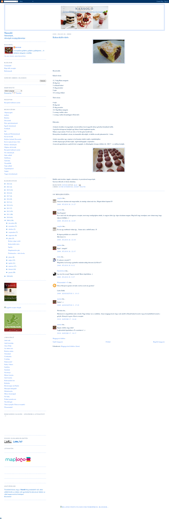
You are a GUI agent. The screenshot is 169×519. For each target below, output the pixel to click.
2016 (8, 199)
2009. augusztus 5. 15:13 (68, 293)
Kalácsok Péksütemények (12, 134)
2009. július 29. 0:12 (66, 265)
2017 (8, 196)
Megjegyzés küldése (59, 338)
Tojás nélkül (8, 166)
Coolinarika (7, 356)
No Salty (7, 396)
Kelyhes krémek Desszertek (12, 139)
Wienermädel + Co (63, 282)
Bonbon (6, 118)
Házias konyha (8, 375)
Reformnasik (8, 71)
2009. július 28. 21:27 (66, 204)
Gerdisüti (7, 370)
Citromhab (7, 354)
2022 (8, 184)
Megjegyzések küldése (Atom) (70, 346)
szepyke (59, 198)
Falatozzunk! (8, 362)
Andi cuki (7, 340)
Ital (5, 131)
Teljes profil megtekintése (15, 56)
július (10, 238)
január (11, 272)
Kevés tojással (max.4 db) (12, 142)
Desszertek (7, 120)
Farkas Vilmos (8, 364)
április (11, 263)
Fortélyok (7, 128)
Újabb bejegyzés (58, 342)
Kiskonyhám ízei (9, 380)
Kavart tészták (80, 187)
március (11, 266)
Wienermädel (8, 407)
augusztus (12, 235)
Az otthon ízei (8, 348)
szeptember (12, 232)
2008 (8, 276)
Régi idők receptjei (10, 68)
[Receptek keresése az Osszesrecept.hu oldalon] (12, 307)
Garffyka (7, 367)
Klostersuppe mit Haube (11, 386)
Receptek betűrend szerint (12, 103)
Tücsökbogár (8, 402)
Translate (18, 93)
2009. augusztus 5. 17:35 (68, 305)
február (11, 269)
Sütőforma (7, 158)
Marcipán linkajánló (10, 388)
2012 (8, 211)
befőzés (6, 115)
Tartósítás (7, 161)
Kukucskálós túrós (13, 244)
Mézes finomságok (10, 394)
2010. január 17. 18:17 (66, 333)
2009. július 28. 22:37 (66, 251)
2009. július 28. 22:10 (66, 240)
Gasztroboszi (61, 271)
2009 (8, 220)
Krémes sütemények (10, 145)
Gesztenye (7, 372)
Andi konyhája (8, 343)
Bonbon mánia (8, 351)
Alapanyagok (8, 112)
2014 (8, 205)
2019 (8, 190)
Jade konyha (8, 378)
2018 (8, 193)
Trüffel (6, 171)
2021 (8, 187)
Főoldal (108, 342)
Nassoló (84, 9)
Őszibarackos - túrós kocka (16, 253)
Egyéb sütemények (66, 187)
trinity (59, 257)
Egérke (10, 247)
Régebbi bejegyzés (159, 342)
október (11, 229)
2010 (8, 217)
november (12, 226)
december (12, 223)
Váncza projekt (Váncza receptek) (14, 404)
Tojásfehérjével (8, 168)
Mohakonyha (8, 391)
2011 (8, 214)
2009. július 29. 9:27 (66, 277)
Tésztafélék (7, 163)
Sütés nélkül (8, 155)
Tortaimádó (7, 66)
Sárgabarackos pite (14, 250)
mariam (59, 210)
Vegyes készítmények (10, 174)
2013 (8, 208)
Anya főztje (7, 346)
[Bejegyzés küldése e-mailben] (79, 185)
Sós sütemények (9, 153)
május (11, 260)
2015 (8, 202)
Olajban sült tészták (10, 147)
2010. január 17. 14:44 (66, 319)
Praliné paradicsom (10, 399)
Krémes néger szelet (14, 241)
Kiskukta (7, 383)
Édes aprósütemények (11, 123)
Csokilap (7, 359)
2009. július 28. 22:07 (66, 221)
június (11, 257)
